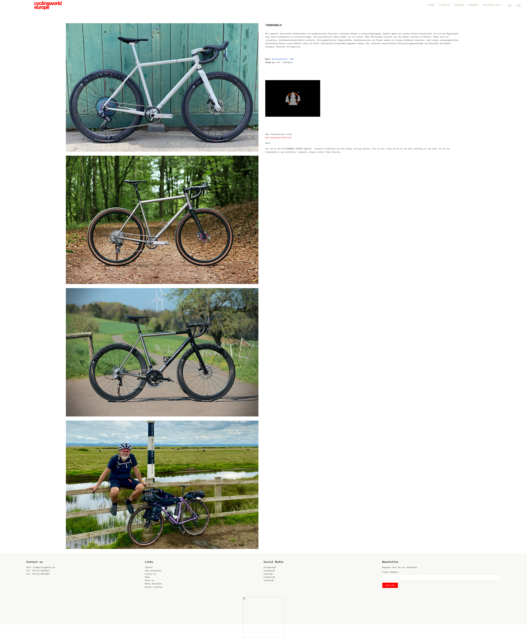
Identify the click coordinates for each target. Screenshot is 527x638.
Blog (147, 577)
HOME (431, 5)
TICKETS (444, 5)
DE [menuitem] (510, 5)
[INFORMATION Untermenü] (503, 5)
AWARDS (473, 5)
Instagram (268, 567)
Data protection (153, 570)
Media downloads (153, 583)
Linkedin (268, 577)
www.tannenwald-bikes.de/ (278, 137)
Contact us (150, 574)
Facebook (268, 570)
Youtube (267, 580)
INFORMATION (491, 5)
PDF (292, 59)
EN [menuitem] (519, 5)
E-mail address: (390, 572)
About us (149, 580)
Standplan (288, 62)
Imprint (149, 567)
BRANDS (459, 5)
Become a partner (153, 587)
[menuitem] (509, 5)
